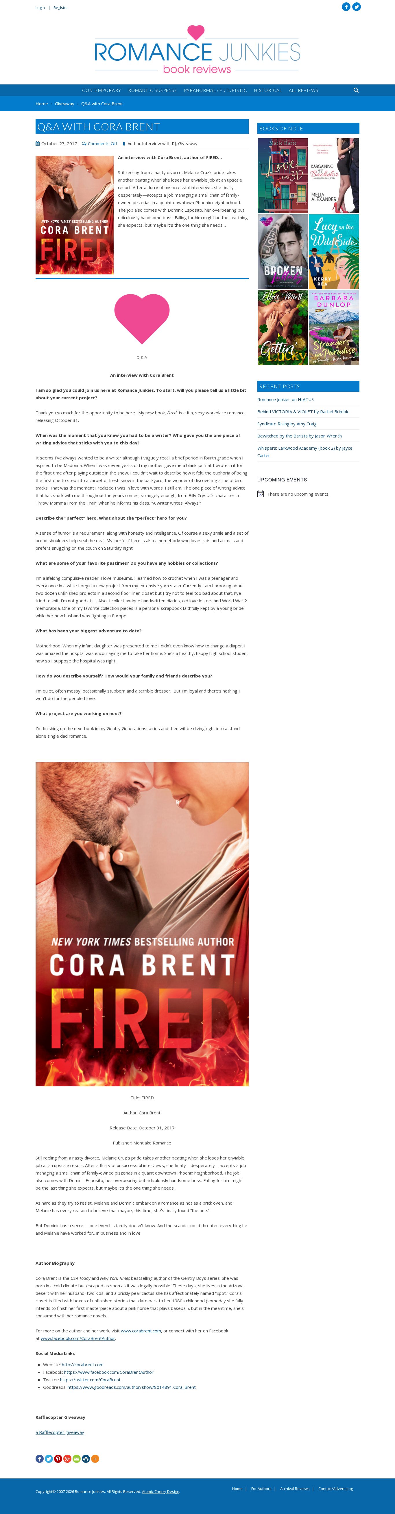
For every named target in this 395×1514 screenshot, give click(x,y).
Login (40, 7)
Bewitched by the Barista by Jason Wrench (299, 436)
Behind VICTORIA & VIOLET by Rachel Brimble (303, 411)
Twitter (356, 6)
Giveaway (188, 143)
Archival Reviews (295, 1489)
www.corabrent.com (141, 1331)
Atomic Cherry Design (160, 1491)
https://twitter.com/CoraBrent (90, 1379)
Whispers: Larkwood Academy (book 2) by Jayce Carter (304, 451)
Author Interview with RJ (152, 143)
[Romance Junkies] (197, 49)
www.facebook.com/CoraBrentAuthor (78, 1338)
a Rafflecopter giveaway (60, 1432)
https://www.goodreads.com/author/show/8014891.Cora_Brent (132, 1387)
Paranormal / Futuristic (215, 90)
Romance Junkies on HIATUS (285, 399)
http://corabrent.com (83, 1364)
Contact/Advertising (335, 1489)
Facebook (346, 6)
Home (237, 1489)
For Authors (261, 1489)
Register (60, 7)
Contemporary (101, 90)
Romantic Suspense (152, 90)
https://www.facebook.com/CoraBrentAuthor (109, 1372)
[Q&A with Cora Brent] (75, 215)
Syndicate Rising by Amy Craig (287, 423)
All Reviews (303, 90)
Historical (268, 90)
